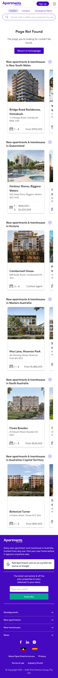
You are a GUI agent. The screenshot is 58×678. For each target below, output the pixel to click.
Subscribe (29, 596)
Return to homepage (29, 50)
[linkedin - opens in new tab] (27, 641)
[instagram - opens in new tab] (34, 641)
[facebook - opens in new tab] (21, 641)
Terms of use (18, 662)
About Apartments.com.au (22, 656)
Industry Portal (35, 662)
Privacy (42, 656)
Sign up (43, 3)
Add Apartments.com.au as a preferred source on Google (32, 564)
